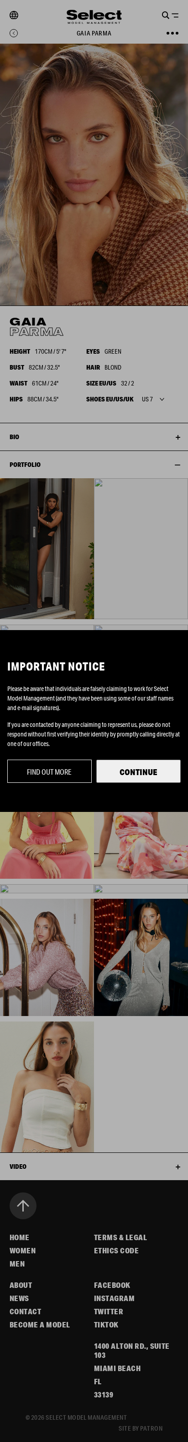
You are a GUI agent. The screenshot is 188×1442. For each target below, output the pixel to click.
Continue (138, 771)
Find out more (49, 771)
